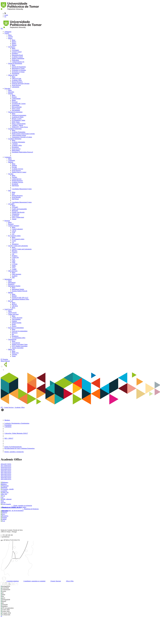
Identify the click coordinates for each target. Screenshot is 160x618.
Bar (13, 334)
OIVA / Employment (18, 217)
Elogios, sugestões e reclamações (14, 452)
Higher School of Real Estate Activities (23, 133)
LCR (13, 259)
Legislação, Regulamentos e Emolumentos (16, 423)
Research (7, 220)
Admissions (7, 31)
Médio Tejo (11, 349)
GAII (13, 232)
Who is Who (70, 581)
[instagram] (5, 584)
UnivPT (6, 33)
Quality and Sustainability (19, 209)
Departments (15, 73)
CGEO (14, 240)
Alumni (14, 219)
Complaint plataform (12, 581)
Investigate (15, 184)
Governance (11, 46)
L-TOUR (14, 264)
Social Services (16, 85)
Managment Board (17, 55)
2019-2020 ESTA (6, 469)
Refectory (15, 332)
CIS (13, 254)
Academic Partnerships (15, 128)
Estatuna (14, 321)
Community (7, 157)
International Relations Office (20, 299)
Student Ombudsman (18, 58)
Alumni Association (17, 348)
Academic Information (14, 138)
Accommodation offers (18, 338)
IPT (2, 28)
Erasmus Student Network (19, 291)
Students (10, 162)
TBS (13, 277)
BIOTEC (14, 251)
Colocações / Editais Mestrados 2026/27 (16, 433)
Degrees (10, 93)
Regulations (15, 147)
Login (6, 15)
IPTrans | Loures (16, 118)
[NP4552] (4, 512)
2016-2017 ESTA (6, 464)
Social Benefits (16, 197)
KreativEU (11, 284)
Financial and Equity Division (20, 83)
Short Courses (16, 108)
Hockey (14, 326)
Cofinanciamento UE (18, 62)
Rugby (14, 324)
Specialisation (16, 110)
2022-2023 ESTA (6, 474)
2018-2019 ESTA (6, 467)
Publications (15, 60)
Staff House (15, 185)
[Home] (20, 10)
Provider (14, 167)
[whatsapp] (19, 584)
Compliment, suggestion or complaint (34, 581)
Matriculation (16, 150)
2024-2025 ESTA (6, 477)
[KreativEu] (4, 516)
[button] (1, 616)
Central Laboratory (13, 225)
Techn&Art (15, 244)
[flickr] (16, 584)
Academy (15, 276)
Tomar (14, 356)
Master (14, 100)
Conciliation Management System (22, 189)
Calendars (15, 143)
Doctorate (15, 102)
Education (7, 88)
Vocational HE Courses (19, 103)
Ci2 (13, 242)
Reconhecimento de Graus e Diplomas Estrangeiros (19, 448)
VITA (13, 267)
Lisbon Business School (19, 135)
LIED (13, 261)
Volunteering (15, 214)
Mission (14, 45)
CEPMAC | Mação (17, 125)
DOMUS (14, 256)
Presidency (15, 53)
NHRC (14, 266)
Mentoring (15, 210)
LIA (13, 234)
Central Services (16, 179)
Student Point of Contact (19, 172)
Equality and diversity (18, 212)
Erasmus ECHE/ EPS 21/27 (20, 297)
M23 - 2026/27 (8, 438)
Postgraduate (15, 105)
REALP (10, 301)
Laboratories (15, 87)
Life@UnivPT (8, 309)
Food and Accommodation (16, 327)
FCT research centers (14, 235)
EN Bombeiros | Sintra (18, 120)
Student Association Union (20, 344)
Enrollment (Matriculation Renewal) (22, 152)
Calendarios (7, 426)
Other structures (12, 271)
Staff (9, 190)
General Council (16, 51)
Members (7, 420)
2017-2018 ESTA (6, 465)
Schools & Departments (15, 63)
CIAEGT (14, 252)
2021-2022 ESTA (6, 472)
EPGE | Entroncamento (19, 123)
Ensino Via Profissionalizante (13, 446)
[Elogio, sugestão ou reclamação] (6, 504)
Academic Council (17, 57)
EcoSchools (15, 215)
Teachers (10, 174)
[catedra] (3, 519)
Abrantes (14, 354)
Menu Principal (5, 361)
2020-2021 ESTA (6, 470)
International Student (14, 286)
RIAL (13, 307)
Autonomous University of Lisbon (22, 137)
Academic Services (17, 169)
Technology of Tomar (18, 72)
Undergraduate (16, 98)
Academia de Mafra (17, 117)
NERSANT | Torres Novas (20, 127)
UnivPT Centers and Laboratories (18, 246)
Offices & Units (12, 75)
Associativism (12, 339)
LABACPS (15, 257)
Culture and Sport (13, 314)
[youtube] (9, 584)
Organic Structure (55, 581)
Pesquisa (5, 359)
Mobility (10, 292)
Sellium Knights (16, 322)
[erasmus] (4, 517)
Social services (16, 149)
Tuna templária (16, 319)
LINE (13, 262)
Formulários (7, 425)
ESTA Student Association (19, 346)
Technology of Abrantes (19, 70)
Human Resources (17, 82)
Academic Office (17, 80)
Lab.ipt (14, 230)
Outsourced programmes (15, 112)
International (8, 279)
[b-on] (3, 521)
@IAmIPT (11, 204)
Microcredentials (17, 107)
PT (5, 16)
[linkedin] (12, 584)
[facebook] (2, 584)
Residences (15, 336)
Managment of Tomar (18, 68)
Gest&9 (14, 269)
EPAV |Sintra (16, 122)
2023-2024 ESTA (6, 475)
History (10, 38)
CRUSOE (15, 306)
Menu (10, 35)
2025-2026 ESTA (6, 479)
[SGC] (3, 514)
